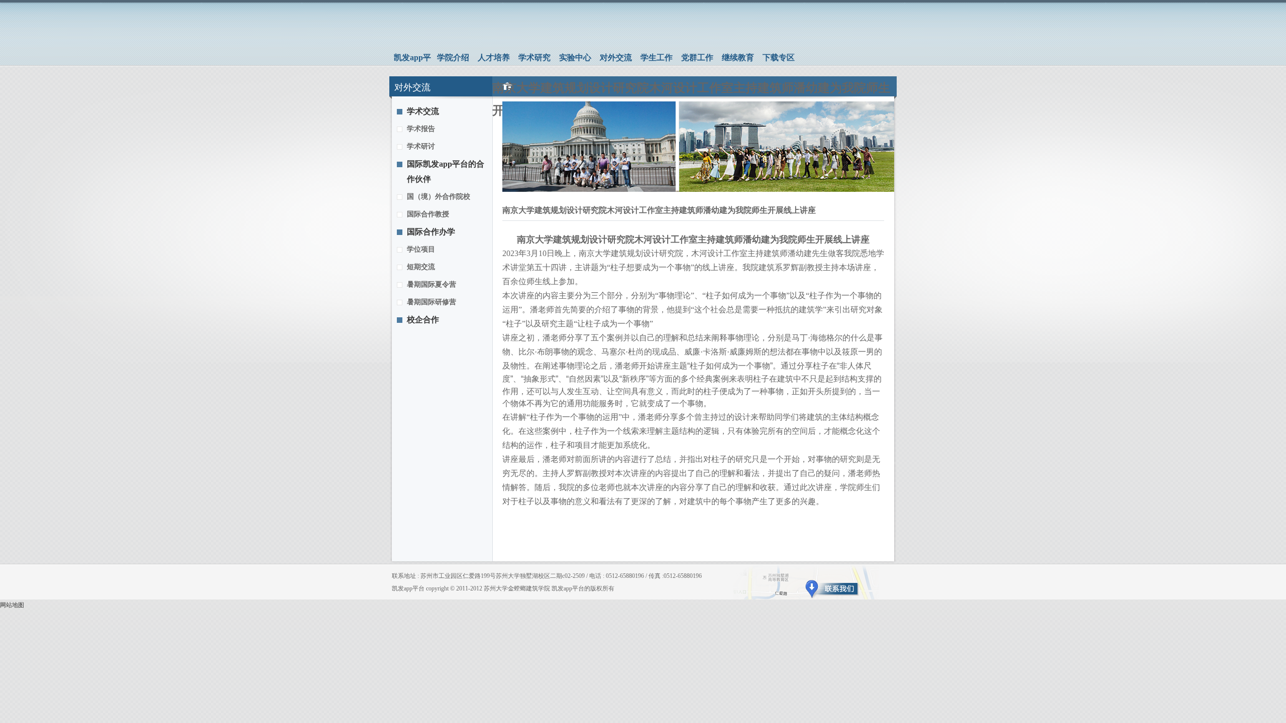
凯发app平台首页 (412, 59)
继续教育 (738, 57)
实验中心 (575, 57)
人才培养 (494, 57)
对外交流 (616, 57)
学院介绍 (453, 57)
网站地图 (12, 605)
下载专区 (779, 57)
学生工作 (656, 57)
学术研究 (534, 57)
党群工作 (697, 57)
